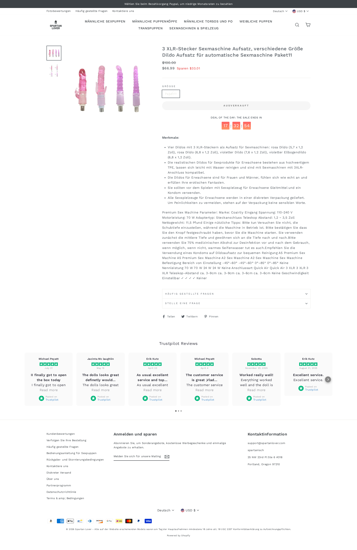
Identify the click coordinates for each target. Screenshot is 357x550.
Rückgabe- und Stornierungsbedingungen (75, 459)
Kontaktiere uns (123, 11)
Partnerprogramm (58, 485)
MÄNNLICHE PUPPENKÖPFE (154, 21)
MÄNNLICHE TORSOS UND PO (208, 21)
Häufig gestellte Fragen (91, 11)
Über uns (52, 479)
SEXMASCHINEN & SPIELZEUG (193, 28)
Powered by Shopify (178, 535)
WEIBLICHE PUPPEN (255, 21)
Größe (169, 86)
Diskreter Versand (58, 472)
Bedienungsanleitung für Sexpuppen (71, 453)
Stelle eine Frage (183, 303)
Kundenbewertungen (60, 433)
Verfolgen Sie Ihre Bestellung (66, 440)
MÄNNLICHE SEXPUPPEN (105, 21)
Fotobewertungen (58, 11)
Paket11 (171, 94)
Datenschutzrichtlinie (61, 492)
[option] (178, 4)
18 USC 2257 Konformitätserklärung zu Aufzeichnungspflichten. (254, 529)
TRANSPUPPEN (150, 28)
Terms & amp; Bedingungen (65, 498)
